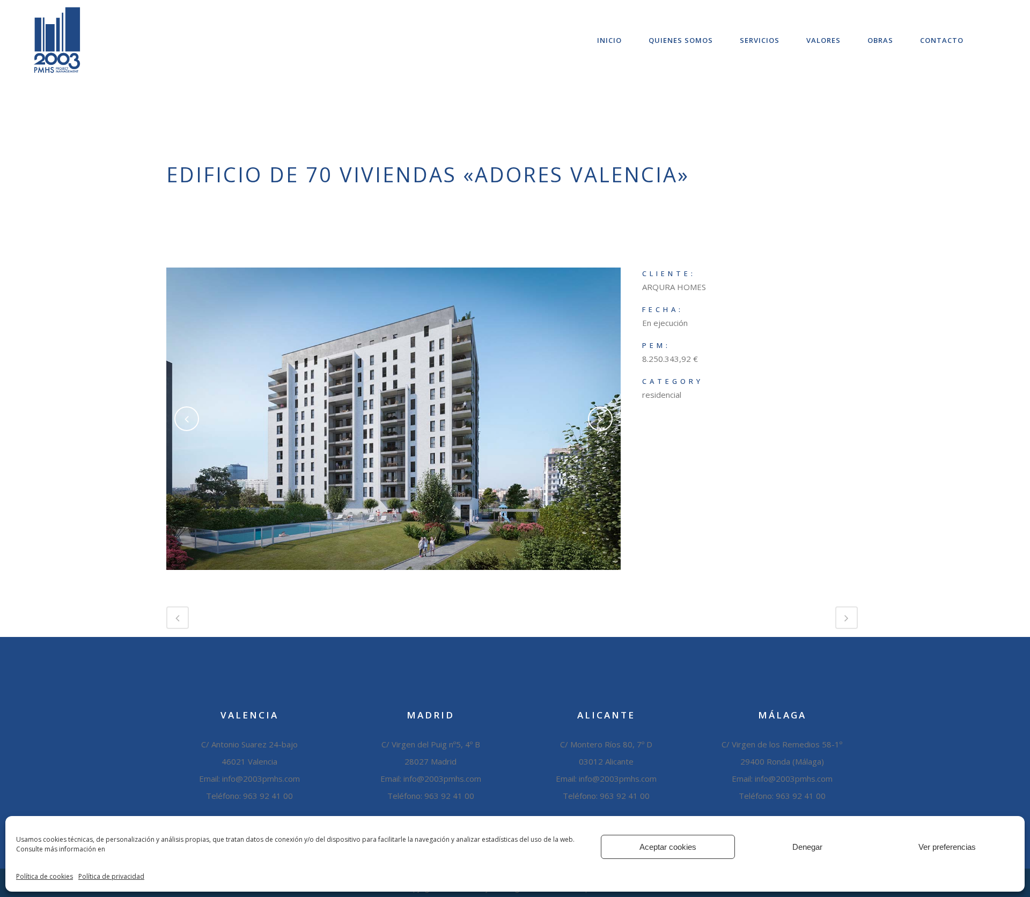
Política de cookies (44, 876)
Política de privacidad (111, 876)
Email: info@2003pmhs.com (430, 778)
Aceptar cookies (667, 846)
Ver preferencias (947, 846)
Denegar (807, 846)
